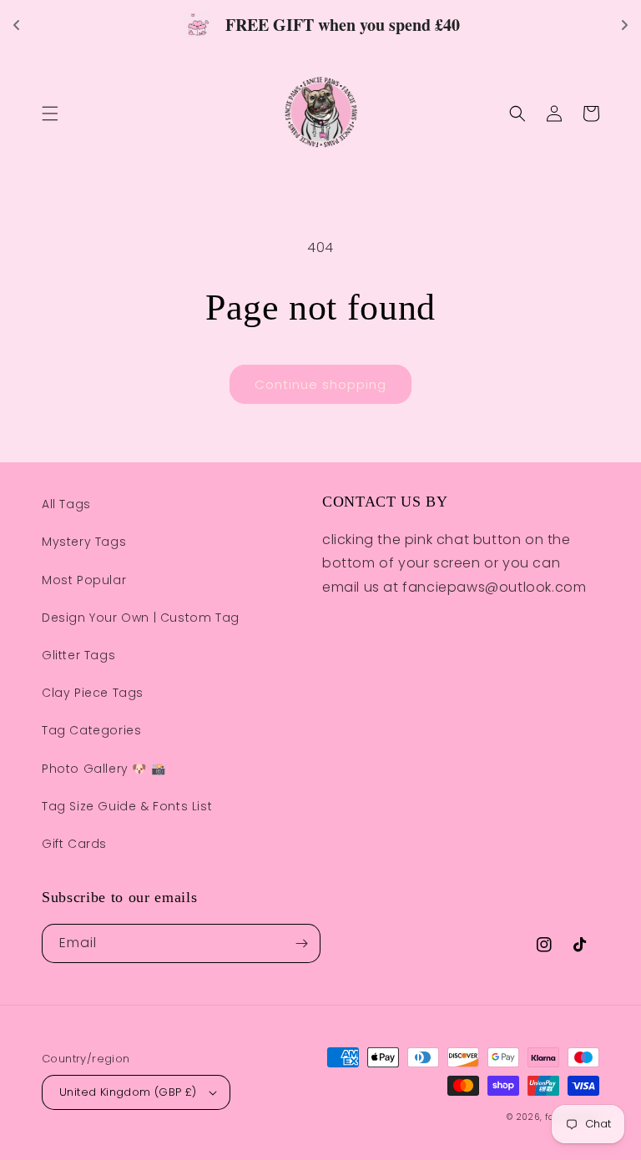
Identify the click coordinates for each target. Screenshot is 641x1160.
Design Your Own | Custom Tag (141, 617)
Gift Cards (74, 843)
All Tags (66, 504)
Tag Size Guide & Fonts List (127, 806)
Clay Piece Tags (93, 692)
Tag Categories (91, 730)
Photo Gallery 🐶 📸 (103, 768)
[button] (50, 113)
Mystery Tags (84, 541)
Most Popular (84, 580)
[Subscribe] (301, 943)
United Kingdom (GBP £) (128, 1092)
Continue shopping (320, 384)
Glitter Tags (78, 655)
